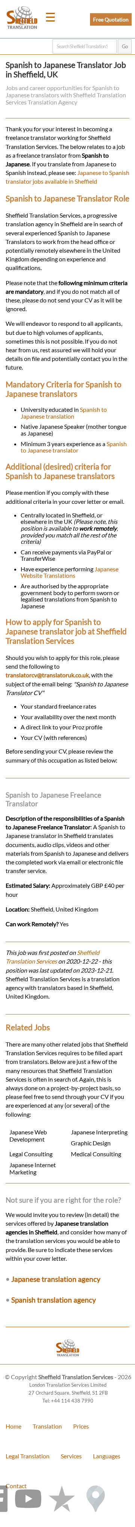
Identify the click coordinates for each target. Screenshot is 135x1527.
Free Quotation (111, 19)
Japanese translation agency (55, 1279)
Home (13, 1426)
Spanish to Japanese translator (74, 447)
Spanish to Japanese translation (64, 413)
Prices (81, 1426)
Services (71, 1455)
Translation (47, 1426)
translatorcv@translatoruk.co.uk (47, 674)
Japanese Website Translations (69, 572)
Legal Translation (28, 1455)
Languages (106, 1455)
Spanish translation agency (53, 1299)
